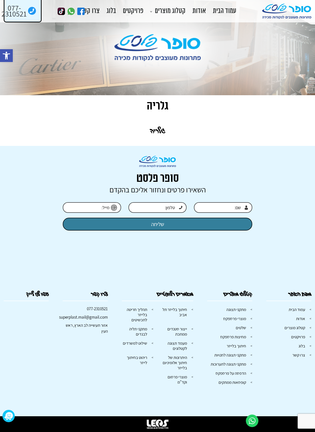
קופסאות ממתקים (232, 382)
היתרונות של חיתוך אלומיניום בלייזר (175, 362)
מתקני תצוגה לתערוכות (228, 364)
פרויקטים (133, 11)
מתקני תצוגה (236, 309)
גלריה (157, 131)
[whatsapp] (71, 11)
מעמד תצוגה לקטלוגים (177, 345)
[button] (6, 55)
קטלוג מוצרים (170, 11)
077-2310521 (97, 308)
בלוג (111, 11)
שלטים (241, 327)
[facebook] (81, 11)
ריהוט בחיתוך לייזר (137, 360)
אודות (199, 11)
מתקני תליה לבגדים (138, 331)
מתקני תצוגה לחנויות (230, 355)
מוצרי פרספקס (234, 318)
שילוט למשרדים (135, 343)
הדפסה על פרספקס (231, 373)
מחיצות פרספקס (233, 336)
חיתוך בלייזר (236, 346)
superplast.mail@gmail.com (83, 317)
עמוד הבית (224, 11)
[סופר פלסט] (286, 11)
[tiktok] (61, 11)
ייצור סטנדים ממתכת (177, 331)
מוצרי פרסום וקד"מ (177, 379)
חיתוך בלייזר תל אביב (174, 312)
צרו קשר (90, 11)
